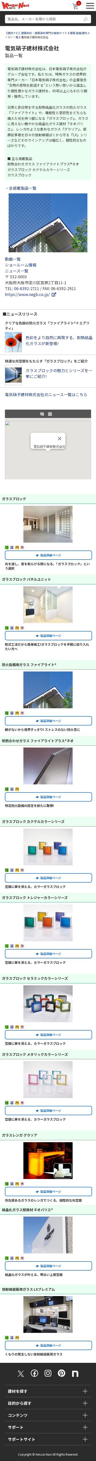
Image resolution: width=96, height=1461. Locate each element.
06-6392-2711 (26, 288)
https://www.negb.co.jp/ (28, 294)
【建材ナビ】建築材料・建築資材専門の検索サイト (36, 33)
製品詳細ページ (50, 555)
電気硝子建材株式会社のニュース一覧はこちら (46, 394)
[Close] (59, 438)
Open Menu (90, 5)
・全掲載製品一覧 (20, 188)
